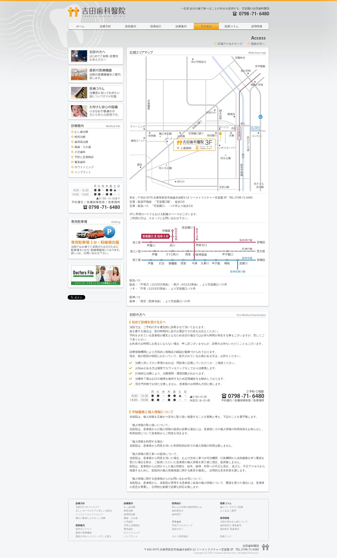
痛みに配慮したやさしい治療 (90, 518)
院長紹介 (155, 26)
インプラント (83, 172)
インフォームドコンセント (89, 514)
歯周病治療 (81, 142)
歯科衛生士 (177, 510)
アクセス (206, 26)
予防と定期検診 (84, 157)
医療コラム (231, 26)
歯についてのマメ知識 (231, 507)
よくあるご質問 (228, 510)
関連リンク (226, 536)
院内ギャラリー (84, 529)
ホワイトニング (84, 167)
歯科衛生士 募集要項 (230, 525)
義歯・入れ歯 (83, 147)
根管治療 (80, 136)
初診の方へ (258, 43)
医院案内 (130, 26)
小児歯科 (80, 152)
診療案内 (181, 26)
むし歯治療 (81, 131)
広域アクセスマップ (230, 43)
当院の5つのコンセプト (88, 507)
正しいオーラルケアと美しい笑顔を (94, 510)
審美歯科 (80, 162)
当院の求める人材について (234, 521)
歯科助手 (176, 514)
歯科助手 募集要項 (229, 529)
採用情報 (256, 26)
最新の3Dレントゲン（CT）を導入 (93, 536)
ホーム (80, 26)
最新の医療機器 (84, 532)
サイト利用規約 (180, 536)
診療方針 (105, 26)
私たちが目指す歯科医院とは (187, 507)
